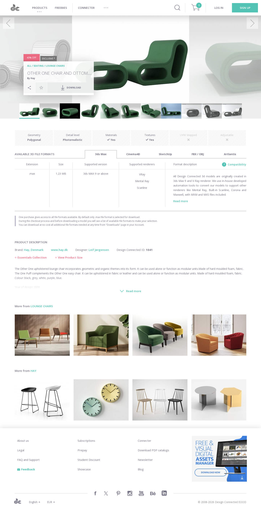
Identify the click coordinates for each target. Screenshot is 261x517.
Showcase (84, 469)
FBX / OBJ (198, 154)
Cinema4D (133, 154)
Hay (33, 371)
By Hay (31, 78)
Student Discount (89, 460)
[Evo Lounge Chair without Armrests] (42, 335)
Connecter (144, 440)
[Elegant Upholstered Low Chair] (159, 335)
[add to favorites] (41, 87)
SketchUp (165, 154)
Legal (20, 450)
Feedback (28, 469)
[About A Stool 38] (42, 400)
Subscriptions (86, 440)
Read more (180, 201)
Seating (38, 65)
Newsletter (145, 460)
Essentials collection (32, 257)
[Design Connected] (15, 7)
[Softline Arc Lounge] (101, 335)
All (29, 65)
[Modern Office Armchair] (218, 335)
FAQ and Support (28, 460)
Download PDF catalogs (153, 450)
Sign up (245, 8)
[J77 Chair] (159, 400)
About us (23, 440)
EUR (49, 502)
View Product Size (70, 257)
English (33, 502)
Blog (141, 469)
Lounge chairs (55, 65)
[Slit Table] (218, 400)
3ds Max (100, 154)
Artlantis (230, 154)
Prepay (82, 450)
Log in (218, 8)
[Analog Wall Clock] (101, 400)
